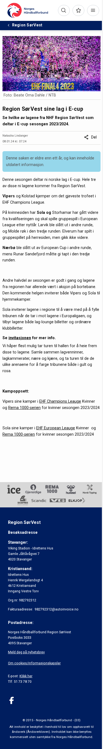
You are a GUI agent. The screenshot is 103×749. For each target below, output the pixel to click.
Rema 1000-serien (24, 407)
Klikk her (26, 676)
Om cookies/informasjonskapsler (34, 663)
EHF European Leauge (55, 428)
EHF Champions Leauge (60, 401)
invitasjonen (20, 338)
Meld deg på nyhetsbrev (26, 652)
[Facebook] (11, 700)
